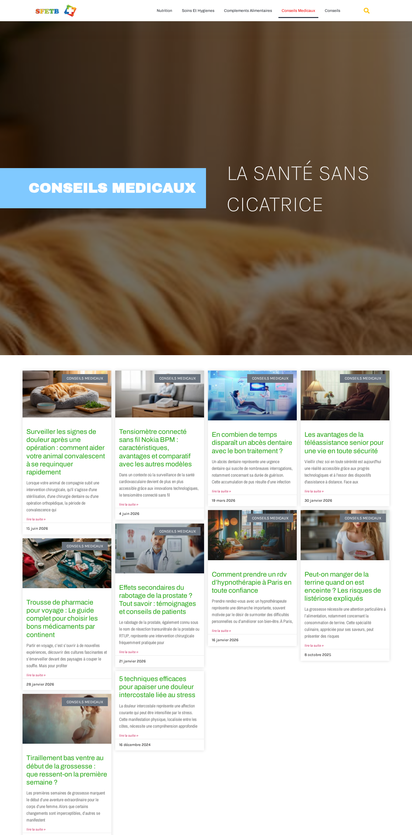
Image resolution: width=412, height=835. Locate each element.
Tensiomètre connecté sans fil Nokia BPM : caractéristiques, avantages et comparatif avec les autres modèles (155, 448)
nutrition (164, 10)
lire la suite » (36, 519)
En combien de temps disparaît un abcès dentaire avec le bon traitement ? (252, 442)
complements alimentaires (248, 10)
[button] (366, 10)
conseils (332, 10)
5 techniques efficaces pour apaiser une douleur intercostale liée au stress (157, 686)
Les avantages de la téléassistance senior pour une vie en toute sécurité (344, 442)
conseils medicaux (298, 10)
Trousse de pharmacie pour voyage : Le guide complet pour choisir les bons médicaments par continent (62, 618)
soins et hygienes (198, 10)
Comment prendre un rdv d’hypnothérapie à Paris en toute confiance (252, 582)
